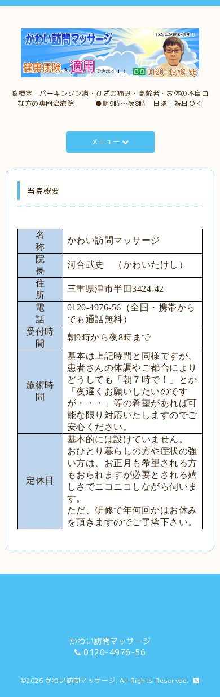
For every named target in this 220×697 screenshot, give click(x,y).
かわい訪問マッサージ (80, 680)
